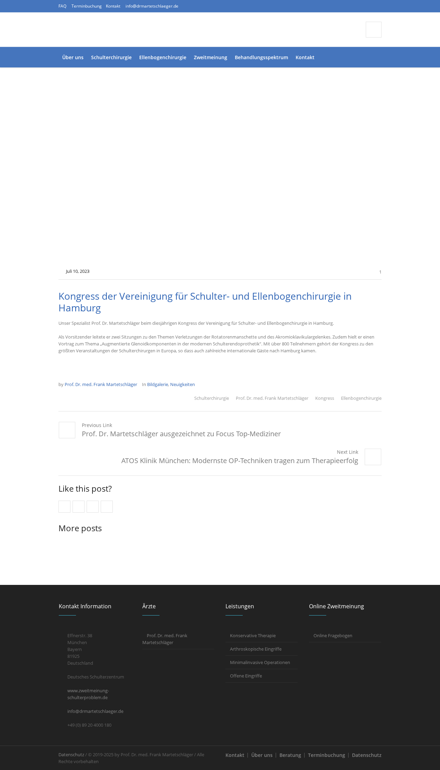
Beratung (290, 755)
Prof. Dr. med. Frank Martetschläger (272, 398)
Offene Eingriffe (246, 676)
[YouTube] (376, 6)
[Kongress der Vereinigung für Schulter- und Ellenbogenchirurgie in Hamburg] (220, 172)
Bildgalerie (157, 384)
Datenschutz (367, 755)
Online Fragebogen (333, 635)
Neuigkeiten (182, 384)
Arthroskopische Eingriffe (256, 649)
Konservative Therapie (253, 635)
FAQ (62, 6)
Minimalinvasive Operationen (260, 662)
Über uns (262, 755)
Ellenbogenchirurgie (361, 398)
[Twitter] (365, 6)
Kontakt (113, 6)
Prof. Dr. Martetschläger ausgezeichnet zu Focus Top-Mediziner (181, 433)
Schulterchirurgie (211, 398)
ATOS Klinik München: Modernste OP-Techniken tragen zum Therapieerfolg (239, 460)
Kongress (324, 398)
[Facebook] (343, 6)
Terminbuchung (87, 6)
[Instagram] (354, 6)
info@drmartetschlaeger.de (151, 6)
